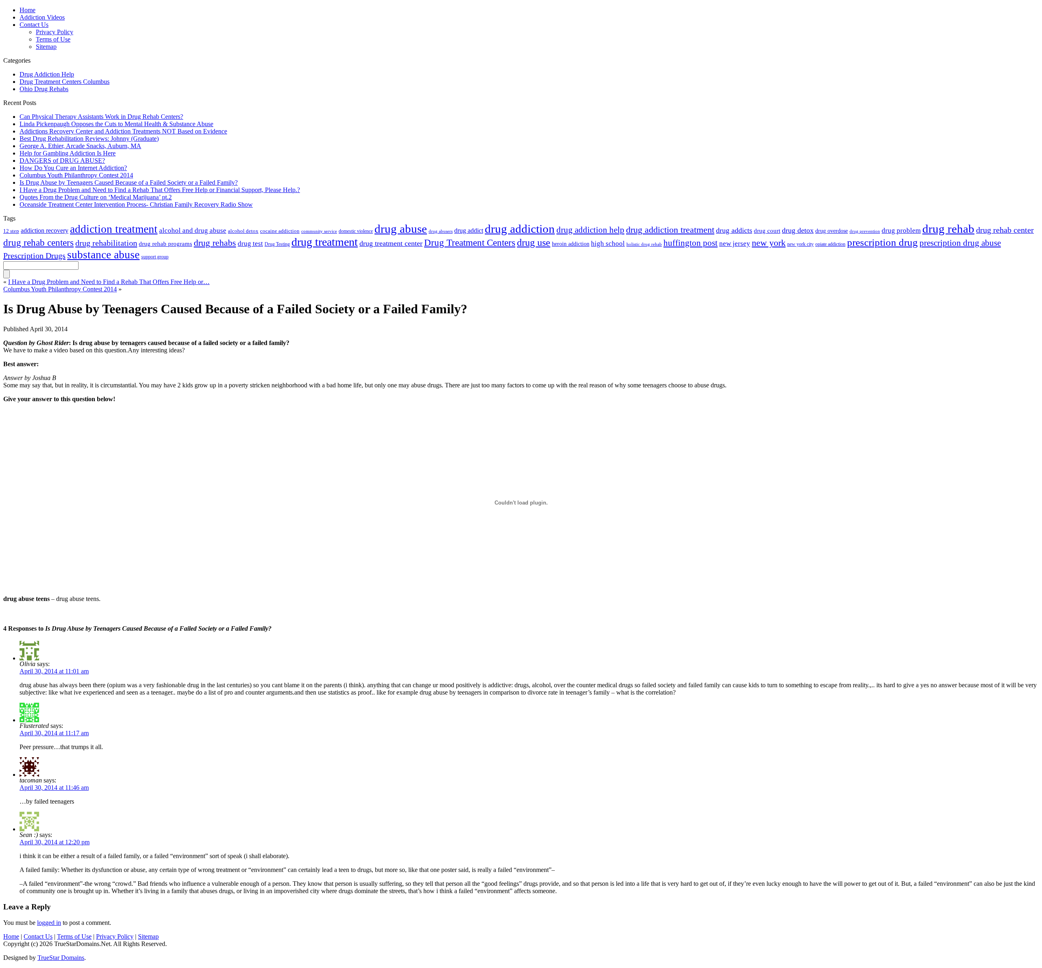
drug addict (468, 230)
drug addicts (734, 230)
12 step (11, 231)
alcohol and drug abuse (192, 230)
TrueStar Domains (60, 957)
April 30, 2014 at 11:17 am (54, 733)
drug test (250, 243)
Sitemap (46, 46)
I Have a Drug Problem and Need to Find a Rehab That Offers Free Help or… (109, 281)
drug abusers (441, 231)
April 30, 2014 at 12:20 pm (55, 842)
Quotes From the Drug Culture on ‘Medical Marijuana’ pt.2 (96, 197)
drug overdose (831, 230)
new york (769, 243)
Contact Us (38, 936)
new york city (800, 244)
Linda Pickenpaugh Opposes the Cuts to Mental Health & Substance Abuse (116, 123)
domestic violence (356, 231)
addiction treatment (114, 229)
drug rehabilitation (106, 242)
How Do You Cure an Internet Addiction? (73, 167)
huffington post (690, 243)
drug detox (798, 230)
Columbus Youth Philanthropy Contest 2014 (76, 175)
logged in (49, 922)
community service (319, 231)
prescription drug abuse (960, 243)
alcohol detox (243, 231)
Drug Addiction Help (47, 74)
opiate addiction (830, 244)
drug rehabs (215, 243)
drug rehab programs (165, 243)
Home (11, 936)
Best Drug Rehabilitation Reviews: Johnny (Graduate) (89, 138)
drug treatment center (390, 243)
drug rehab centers (38, 243)
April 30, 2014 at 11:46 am (54, 787)
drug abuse (400, 228)
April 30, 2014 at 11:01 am (54, 671)
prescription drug (882, 242)
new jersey (734, 243)
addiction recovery (44, 230)
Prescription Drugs (34, 255)
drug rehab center (1005, 229)
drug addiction (520, 228)
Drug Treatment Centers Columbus (64, 81)
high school (608, 243)
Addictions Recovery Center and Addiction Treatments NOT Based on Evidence (123, 131)
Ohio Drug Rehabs (44, 88)
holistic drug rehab (644, 244)
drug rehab (948, 228)
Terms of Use (53, 39)
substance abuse (103, 255)
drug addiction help (590, 229)
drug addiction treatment (670, 230)
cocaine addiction (280, 231)
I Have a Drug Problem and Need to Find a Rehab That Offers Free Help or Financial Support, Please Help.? (160, 189)
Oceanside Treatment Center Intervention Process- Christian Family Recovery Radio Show (136, 204)
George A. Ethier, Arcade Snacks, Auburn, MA (80, 145)
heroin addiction (570, 243)
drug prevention (864, 231)
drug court (767, 230)
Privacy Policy (115, 936)
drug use (533, 242)
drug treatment (324, 242)
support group (155, 257)
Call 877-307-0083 (588, 17)
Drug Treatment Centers (469, 243)
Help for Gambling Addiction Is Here (68, 153)
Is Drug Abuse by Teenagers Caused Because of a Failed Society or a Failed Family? (129, 182)
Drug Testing (277, 244)
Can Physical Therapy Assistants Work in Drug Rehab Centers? (101, 116)
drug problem (901, 230)
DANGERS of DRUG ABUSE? (62, 160)
